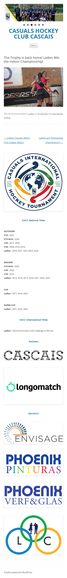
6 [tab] (43, 25)
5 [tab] (39, 25)
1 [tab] (24, 25)
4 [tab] (35, 25)
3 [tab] (32, 25)
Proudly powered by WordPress (18, 572)
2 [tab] (28, 25)
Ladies (31, 113)
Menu (33, 45)
